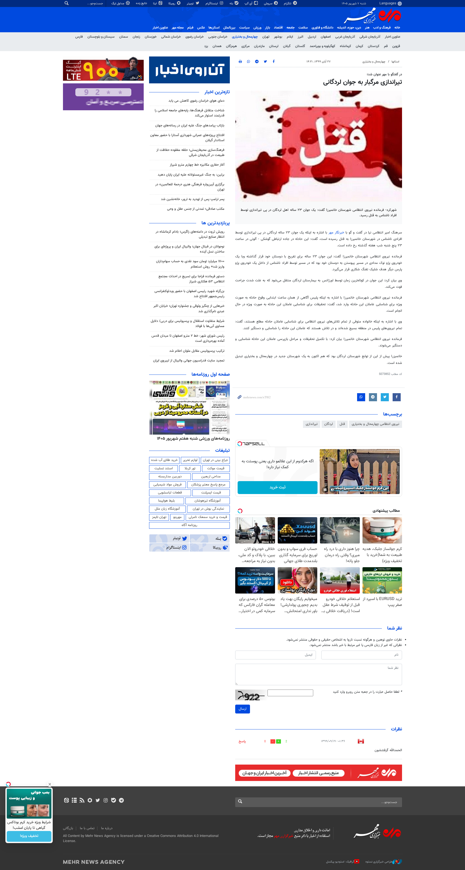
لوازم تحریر (190, 460)
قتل (342, 424)
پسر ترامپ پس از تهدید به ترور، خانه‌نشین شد (192, 199)
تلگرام (288, 3)
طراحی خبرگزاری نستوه (378, 861)
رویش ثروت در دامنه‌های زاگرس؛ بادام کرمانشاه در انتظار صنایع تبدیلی (190, 234)
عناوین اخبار (392, 37)
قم (386, 46)
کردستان (373, 46)
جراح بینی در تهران (215, 460)
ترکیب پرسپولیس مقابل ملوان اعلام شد (196, 351)
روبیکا (172, 3)
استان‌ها (214, 27)
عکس (201, 27)
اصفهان (326, 37)
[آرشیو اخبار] (74, 801)
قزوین (396, 46)
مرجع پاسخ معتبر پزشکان (208, 484)
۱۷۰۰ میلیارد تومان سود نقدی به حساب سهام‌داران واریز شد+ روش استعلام (190, 264)
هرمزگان (231, 46)
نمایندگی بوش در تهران (208, 509)
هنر (367, 27)
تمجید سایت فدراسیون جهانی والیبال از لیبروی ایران (188, 360)
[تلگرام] (121, 801)
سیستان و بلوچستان (101, 37)
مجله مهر (178, 27)
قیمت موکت (215, 468)
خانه (397, 27)
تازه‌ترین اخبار (217, 92)
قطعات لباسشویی (170, 492)
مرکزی (245, 46)
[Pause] (325, 490)
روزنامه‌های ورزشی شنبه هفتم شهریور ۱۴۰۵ (193, 438)
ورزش (257, 27)
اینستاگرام (212, 3)
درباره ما (106, 828)
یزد (206, 46)
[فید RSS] (82, 801)
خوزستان (151, 37)
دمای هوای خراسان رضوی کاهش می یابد (196, 101)
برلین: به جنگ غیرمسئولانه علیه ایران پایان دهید (191, 174)
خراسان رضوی (194, 37)
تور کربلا (190, 468)
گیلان (287, 46)
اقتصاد (278, 27)
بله (232, 3)
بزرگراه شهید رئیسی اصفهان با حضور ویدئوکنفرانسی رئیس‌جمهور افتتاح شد (189, 294)
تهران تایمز (159, 517)
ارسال (242, 709)
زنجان (136, 37)
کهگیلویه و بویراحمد (322, 46)
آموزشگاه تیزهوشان (208, 500)
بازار (267, 27)
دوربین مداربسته (170, 476)
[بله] (113, 801)
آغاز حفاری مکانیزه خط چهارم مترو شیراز (197, 165)
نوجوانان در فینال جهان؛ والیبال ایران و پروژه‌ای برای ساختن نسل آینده (189, 249)
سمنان (123, 37)
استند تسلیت (163, 468)
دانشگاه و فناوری (322, 27)
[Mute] (332, 490)
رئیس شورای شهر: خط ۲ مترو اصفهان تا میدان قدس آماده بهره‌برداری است (188, 338)
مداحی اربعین (211, 476)
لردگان (328, 424)
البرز (300, 37)
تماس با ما (87, 828)
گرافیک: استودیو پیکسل (340, 861)
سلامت (303, 27)
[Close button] (49, 784)
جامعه (291, 27)
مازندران (259, 46)
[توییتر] (97, 801)
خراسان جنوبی (217, 37)
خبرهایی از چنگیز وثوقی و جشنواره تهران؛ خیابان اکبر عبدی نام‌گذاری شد (188, 308)
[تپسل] (239, 443)
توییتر (191, 3)
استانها (395, 61)
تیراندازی (312, 424)
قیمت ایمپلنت (211, 492)
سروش (268, 3)
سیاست (244, 27)
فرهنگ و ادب (382, 27)
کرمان (359, 46)
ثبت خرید (278, 487)
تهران (265, 37)
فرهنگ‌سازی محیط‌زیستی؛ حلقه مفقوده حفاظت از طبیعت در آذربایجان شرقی (190, 152)
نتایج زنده (142, 3)
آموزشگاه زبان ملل (167, 509)
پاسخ (242, 741)
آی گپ (249, 3)
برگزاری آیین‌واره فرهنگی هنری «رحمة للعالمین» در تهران (189, 187)
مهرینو (177, 517)
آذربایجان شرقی (370, 37)
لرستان (274, 46)
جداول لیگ (118, 3)
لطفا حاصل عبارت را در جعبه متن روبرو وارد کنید (367, 692)
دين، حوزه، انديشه (349, 27)
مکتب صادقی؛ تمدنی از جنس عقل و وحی (195, 209)
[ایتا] (66, 801)
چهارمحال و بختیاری (245, 37)
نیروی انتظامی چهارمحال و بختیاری (375, 424)
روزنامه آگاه (189, 525)
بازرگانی (68, 828)
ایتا (155, 3)
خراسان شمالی (171, 37)
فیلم (190, 27)
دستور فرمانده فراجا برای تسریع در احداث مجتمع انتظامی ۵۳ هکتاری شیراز (191, 279)
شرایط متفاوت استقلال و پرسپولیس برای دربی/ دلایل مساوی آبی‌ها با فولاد (187, 323)
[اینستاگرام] (105, 801)
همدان (217, 46)
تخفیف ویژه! (29, 836)
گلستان (300, 46)
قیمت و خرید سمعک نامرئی (208, 517)
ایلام (290, 37)
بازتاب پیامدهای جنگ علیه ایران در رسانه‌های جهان (189, 125)
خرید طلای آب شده (164, 460)
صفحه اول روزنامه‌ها (211, 374)
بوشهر (278, 37)
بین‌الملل (229, 27)
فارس (79, 37)
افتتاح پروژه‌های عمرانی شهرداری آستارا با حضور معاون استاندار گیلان (187, 138)
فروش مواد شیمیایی (167, 484)
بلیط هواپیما (166, 500)
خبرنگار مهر (336, 232)
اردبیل (312, 37)
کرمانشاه (345, 46)
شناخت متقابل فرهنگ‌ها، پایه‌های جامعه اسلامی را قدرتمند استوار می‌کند (189, 113)
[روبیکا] (90, 801)
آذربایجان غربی (345, 37)
